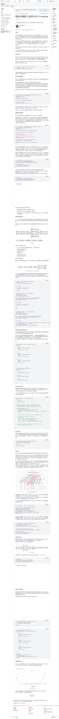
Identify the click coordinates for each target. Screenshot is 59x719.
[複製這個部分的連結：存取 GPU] (21, 54)
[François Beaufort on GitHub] (19, 27)
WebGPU (3, 4)
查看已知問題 (15, 710)
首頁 (16, 13)
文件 (15, 1)
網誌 (23, 1)
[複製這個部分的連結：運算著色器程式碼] (24, 386)
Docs (18, 13)
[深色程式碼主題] (46, 65)
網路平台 (2, 5)
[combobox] (41, 1)
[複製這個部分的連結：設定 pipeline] (22, 431)
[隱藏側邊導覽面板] (11, 717)
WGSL (28, 388)
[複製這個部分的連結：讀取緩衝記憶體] (24, 112)
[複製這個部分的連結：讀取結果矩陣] (22, 537)
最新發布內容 (7, 5)
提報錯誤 (15, 708)
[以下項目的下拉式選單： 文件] (17, 1)
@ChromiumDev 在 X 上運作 (48, 708)
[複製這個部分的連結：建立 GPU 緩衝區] (23, 258)
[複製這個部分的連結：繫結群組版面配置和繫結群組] (28, 330)
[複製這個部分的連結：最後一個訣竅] (23, 589)
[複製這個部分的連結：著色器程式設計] (24, 216)
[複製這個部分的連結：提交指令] (20, 451)
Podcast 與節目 (31, 713)
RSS (44, 713)
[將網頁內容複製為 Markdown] (19, 19)
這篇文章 (35, 596)
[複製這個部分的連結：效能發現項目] (23, 661)
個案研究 (20, 1)
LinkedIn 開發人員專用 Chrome (48, 711)
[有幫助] (46, 13)
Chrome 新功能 (28, 1)
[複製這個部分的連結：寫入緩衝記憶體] (24, 76)
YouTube (45, 710)
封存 (29, 711)
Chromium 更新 (31, 708)
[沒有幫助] (48, 13)
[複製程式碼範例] (48, 65)
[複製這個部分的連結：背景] (18, 32)
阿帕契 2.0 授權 (39, 700)
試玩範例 (25, 565)
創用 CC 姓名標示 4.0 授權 (28, 700)
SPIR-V (44, 388)
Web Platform (22, 13)
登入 (57, 1)
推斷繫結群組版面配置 (21, 593)
